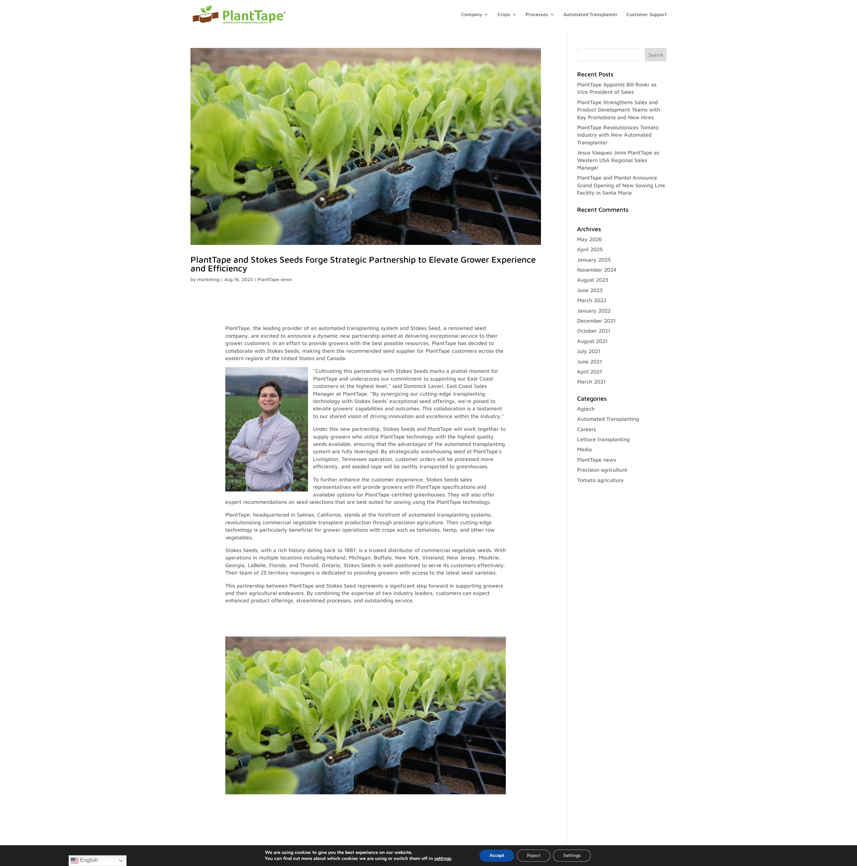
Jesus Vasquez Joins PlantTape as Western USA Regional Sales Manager (618, 160)
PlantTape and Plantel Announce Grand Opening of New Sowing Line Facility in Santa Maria (621, 185)
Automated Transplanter (590, 14)
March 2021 (591, 382)
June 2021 (589, 361)
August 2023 (592, 280)
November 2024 (597, 270)
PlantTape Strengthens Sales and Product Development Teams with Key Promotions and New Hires (618, 109)
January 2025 (594, 260)
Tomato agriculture (600, 480)
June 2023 (590, 290)
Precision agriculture (602, 470)
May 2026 (589, 239)
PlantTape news (274, 279)
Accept (496, 855)
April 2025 (590, 249)
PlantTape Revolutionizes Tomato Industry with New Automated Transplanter (617, 134)
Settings (572, 855)
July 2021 (588, 351)
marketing (208, 279)
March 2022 (591, 300)
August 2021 (592, 341)
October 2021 (593, 331)
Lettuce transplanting (603, 439)
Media (584, 449)
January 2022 (594, 311)
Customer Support (646, 14)
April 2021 (589, 372)
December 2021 (596, 321)
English (88, 860)
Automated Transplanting (608, 419)
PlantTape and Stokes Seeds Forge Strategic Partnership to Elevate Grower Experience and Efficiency (363, 263)
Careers (586, 429)
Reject (533, 855)
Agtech (586, 409)
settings (442, 859)
